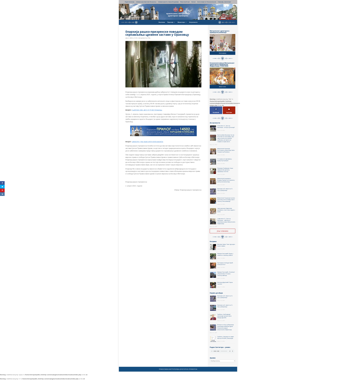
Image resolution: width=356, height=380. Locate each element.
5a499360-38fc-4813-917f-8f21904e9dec (147, 110)
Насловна (162, 22)
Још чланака (222, 231)
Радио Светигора (129, 2)
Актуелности (193, 22)
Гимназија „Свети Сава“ (224, 2)
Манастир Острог (185, 2)
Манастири (181, 22)
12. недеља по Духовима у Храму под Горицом (224, 159)
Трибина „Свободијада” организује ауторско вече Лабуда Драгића (224, 316)
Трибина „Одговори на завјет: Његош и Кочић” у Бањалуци (225, 337)
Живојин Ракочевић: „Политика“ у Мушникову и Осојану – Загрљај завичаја (226, 273)
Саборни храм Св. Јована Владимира (168, 2)
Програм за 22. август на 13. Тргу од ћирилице (225, 306)
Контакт (193, 2)
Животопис (222, 87)
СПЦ (148, 38)
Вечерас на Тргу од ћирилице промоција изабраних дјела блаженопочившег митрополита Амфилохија (225, 327)
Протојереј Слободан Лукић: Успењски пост (225, 263)
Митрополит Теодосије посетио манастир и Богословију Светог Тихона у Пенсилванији (226, 199)
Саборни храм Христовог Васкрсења (146, 2)
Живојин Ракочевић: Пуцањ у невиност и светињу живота (225, 254)
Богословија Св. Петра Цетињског (206, 2)
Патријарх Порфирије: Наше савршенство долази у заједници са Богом (225, 169)
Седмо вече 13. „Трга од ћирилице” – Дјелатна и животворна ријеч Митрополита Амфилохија (226, 221)
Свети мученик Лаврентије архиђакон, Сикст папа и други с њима (226, 210)
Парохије (170, 22)
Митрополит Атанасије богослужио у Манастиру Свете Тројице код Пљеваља (226, 150)
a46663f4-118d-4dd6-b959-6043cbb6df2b (147, 142)
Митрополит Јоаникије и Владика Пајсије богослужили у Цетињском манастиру (226, 180)
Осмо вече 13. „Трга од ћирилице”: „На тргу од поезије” (226, 126)
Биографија (222, 53)
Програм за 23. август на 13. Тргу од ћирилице (225, 189)
